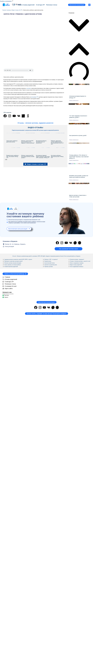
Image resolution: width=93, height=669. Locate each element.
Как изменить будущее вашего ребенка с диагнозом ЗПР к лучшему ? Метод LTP (43, 156)
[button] (79, 25)
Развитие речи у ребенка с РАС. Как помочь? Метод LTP (12, 156)
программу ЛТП (34, 97)
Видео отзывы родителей (26, 5)
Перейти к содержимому (6, 1)
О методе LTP (40, 5)
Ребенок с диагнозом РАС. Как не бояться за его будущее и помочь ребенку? (27, 142)
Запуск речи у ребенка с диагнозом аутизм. (12, 141)
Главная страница (6, 10)
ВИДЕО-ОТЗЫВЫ (35, 127)
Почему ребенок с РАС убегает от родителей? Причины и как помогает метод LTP (79, 157)
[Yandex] (27, 115)
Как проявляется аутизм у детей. (78, 135)
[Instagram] (9, 115)
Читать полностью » (74, 100)
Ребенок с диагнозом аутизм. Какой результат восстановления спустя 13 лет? (57, 142)
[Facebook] (5, 115)
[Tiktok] (23, 115)
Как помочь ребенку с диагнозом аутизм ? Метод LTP (57, 156)
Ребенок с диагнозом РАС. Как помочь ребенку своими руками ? (27, 156)
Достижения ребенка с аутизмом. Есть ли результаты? (41, 142)
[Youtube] (14, 115)
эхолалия (28, 88)
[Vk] (18, 115)
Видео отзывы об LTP (17, 10)
